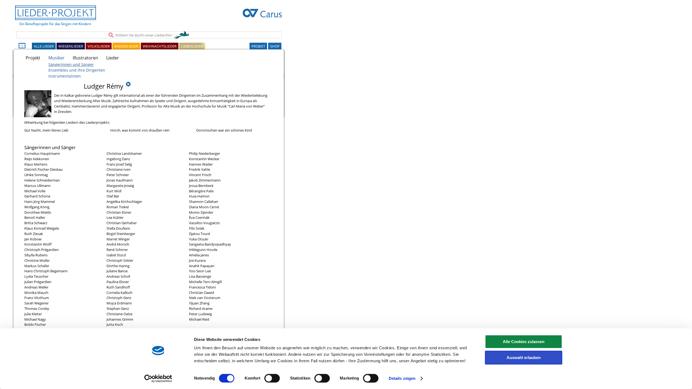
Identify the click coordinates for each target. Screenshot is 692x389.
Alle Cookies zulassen (523, 341)
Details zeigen (402, 378)
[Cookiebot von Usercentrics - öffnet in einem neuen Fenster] (158, 378)
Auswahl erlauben (524, 357)
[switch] (272, 378)
